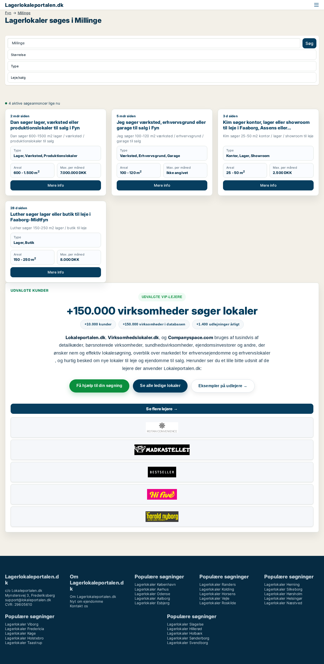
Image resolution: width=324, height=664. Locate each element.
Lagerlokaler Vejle (214, 598)
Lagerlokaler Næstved (283, 603)
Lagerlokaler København (155, 584)
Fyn (8, 13)
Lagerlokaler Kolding (216, 589)
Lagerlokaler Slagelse (185, 624)
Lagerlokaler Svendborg (187, 642)
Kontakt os (79, 606)
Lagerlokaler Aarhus (152, 589)
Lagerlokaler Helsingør (283, 598)
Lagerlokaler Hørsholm (283, 594)
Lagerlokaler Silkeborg (283, 589)
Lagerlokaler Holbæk (184, 633)
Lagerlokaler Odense (152, 594)
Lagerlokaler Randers (217, 584)
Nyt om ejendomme (86, 601)
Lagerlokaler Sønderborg (188, 638)
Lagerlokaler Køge (20, 633)
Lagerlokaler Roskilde (217, 603)
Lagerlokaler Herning (282, 584)
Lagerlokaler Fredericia (24, 629)
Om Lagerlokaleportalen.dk (93, 596)
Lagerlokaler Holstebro (24, 638)
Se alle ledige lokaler (160, 385)
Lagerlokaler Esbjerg (152, 603)
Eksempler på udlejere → (223, 386)
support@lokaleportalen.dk (28, 600)
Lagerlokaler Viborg (21, 624)
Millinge (24, 13)
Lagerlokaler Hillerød (184, 629)
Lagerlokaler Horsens (217, 594)
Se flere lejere (162, 408)
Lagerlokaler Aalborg (152, 598)
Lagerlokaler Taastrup (23, 642)
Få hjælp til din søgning (99, 385)
